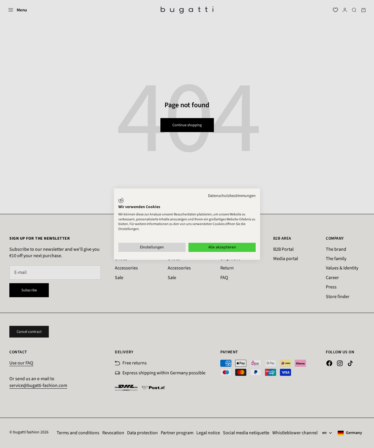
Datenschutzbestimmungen (232, 195)
